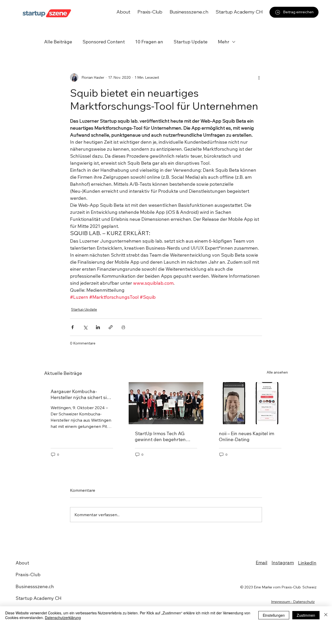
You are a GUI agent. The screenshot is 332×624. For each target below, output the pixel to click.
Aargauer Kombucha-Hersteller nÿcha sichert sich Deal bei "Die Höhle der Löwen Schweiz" (81, 394)
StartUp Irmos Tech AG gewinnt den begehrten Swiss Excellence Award (160, 436)
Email (261, 563)
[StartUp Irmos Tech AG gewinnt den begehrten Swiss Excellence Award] (166, 403)
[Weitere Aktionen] (259, 77)
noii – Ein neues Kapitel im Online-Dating (246, 436)
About (22, 563)
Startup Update (191, 42)
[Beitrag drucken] (123, 327)
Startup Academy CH (38, 598)
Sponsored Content (103, 42)
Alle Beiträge (58, 42)
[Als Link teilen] (110, 327)
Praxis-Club (28, 574)
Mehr (223, 42)
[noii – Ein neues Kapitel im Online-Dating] (250, 403)
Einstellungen (274, 615)
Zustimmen (306, 615)
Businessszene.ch (35, 586)
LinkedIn (307, 563)
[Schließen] (326, 615)
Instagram (283, 563)
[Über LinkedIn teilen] (97, 327)
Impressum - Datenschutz (293, 601)
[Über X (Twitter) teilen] (85, 327)
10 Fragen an (149, 42)
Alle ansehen (277, 372)
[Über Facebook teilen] (72, 327)
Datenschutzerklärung (63, 617)
